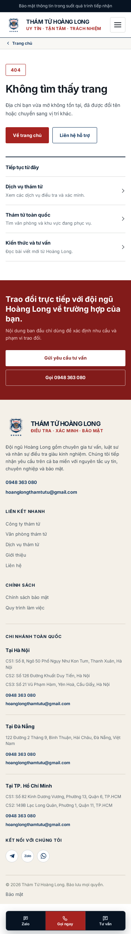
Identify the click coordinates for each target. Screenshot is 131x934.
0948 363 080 (21, 482)
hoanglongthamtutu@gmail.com (41, 492)
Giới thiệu (16, 555)
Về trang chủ (27, 135)
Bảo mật (14, 894)
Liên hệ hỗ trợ (75, 135)
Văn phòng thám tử (26, 534)
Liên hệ (14, 565)
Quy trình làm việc (25, 607)
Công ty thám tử (23, 524)
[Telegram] (12, 856)
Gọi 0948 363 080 (65, 377)
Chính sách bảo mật (27, 597)
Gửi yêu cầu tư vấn (65, 358)
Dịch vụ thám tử (22, 544)
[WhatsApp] (43, 856)
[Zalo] (27, 856)
